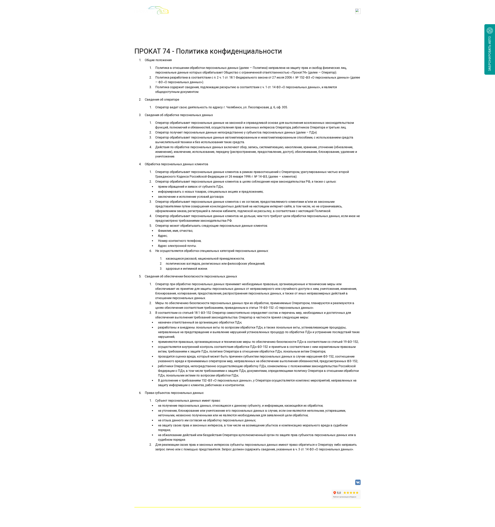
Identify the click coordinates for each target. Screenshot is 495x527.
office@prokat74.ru (247, 11)
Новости (295, 24)
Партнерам (323, 24)
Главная (140, 24)
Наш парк (227, 24)
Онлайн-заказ (171, 24)
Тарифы (201, 24)
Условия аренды (261, 24)
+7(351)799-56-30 (208, 11)
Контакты (353, 24)
